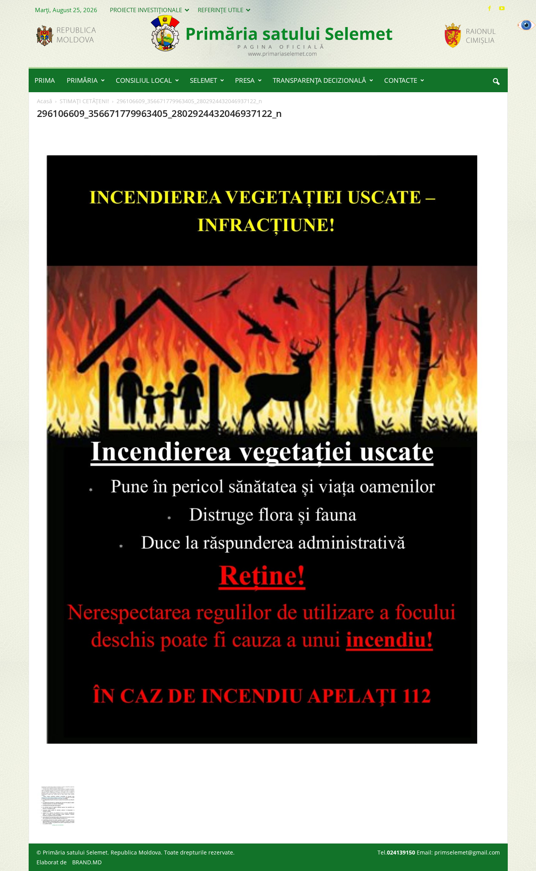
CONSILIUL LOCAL (144, 80)
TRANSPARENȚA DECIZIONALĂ (319, 80)
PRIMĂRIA (82, 80)
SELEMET (203, 80)
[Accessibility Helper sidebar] (526, 25)
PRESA (245, 80)
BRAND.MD (87, 862)
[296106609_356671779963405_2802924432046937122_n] (268, 455)
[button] (496, 80)
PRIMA (45, 80)
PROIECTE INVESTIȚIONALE (146, 10)
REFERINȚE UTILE (220, 10)
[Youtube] (502, 8)
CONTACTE (400, 80)
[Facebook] (489, 8)
